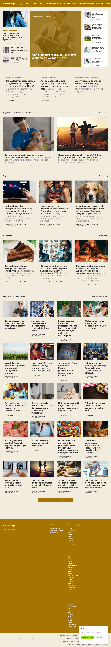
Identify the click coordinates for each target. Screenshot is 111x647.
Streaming (71, 538)
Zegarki (70, 534)
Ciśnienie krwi (72, 606)
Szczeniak (71, 563)
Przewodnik (71, 585)
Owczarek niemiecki (74, 565)
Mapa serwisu (54, 532)
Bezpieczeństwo (86, 77)
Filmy (69, 542)
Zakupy (70, 536)
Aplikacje (78, 77)
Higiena (70, 532)
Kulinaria (71, 601)
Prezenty (70, 569)
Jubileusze (71, 599)
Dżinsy (5, 30)
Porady (70, 579)
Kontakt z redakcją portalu (9, 529)
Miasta (70, 573)
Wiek (69, 548)
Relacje (70, 618)
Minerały (73, 641)
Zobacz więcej (103, 113)
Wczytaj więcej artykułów (55, 499)
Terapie (70, 550)
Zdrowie (70, 552)
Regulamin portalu (55, 528)
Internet (8, 77)
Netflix (70, 554)
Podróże (70, 614)
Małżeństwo (71, 604)
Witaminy (71, 591)
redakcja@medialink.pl (34, 638)
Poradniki (71, 528)
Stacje (70, 589)
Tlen (69, 557)
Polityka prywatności (57, 530)
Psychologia (72, 624)
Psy (69, 610)
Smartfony (71, 577)
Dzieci (70, 571)
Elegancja (35, 16)
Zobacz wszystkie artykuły (100, 296)
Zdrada (70, 622)
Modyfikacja (48, 16)
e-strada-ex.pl (9, 3)
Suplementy (71, 595)
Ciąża (69, 612)
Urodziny (71, 567)
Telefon (22, 77)
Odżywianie (71, 587)
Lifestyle (41, 16)
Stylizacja (15, 30)
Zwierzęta (71, 530)
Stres (69, 603)
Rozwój (70, 546)
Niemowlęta (71, 616)
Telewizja (71, 597)
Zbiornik (54, 77)
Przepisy (70, 608)
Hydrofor (43, 77)
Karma (70, 561)
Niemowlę (71, 544)
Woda (48, 77)
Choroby (70, 593)
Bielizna (70, 559)
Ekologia (70, 540)
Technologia (15, 77)
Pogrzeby (71, 581)
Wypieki (70, 620)
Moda (9, 30)
